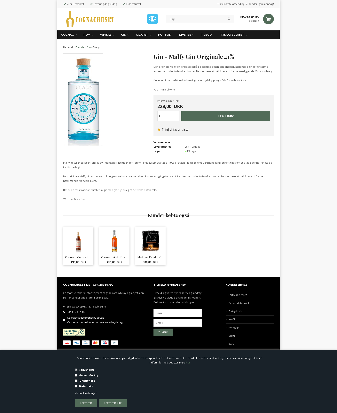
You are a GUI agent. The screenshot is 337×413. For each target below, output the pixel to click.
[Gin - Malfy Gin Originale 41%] (83, 99)
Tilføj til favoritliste (175, 129)
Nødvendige (86, 369)
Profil (232, 319)
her (188, 362)
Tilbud (206, 34)
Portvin (164, 34)
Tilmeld (163, 332)
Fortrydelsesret (238, 295)
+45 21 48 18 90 (75, 312)
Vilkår (232, 336)
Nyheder (234, 327)
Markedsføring (88, 375)
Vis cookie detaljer (86, 393)
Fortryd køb (235, 311)
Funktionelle (86, 380)
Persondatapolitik (239, 303)
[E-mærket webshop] (152, 19)
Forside (79, 47)
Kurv (231, 344)
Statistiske (85, 386)
